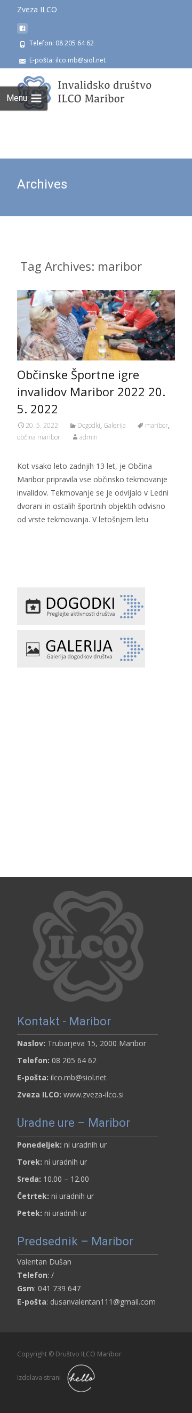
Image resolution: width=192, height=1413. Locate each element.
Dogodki (88, 425)
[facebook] (22, 32)
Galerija (114, 425)
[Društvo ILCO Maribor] (83, 89)
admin (88, 437)
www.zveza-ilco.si (93, 1094)
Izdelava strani (39, 1377)
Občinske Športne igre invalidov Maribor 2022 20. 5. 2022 (91, 391)
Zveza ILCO (37, 9)
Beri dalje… (38, 539)
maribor (156, 425)
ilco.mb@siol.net (79, 1077)
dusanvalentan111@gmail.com (103, 1302)
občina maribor (38, 437)
